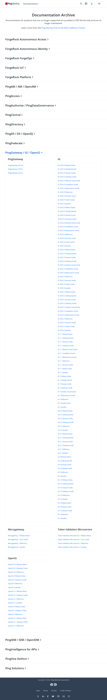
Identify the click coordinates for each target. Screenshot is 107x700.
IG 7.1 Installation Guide (66, 353)
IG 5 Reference (63, 514)
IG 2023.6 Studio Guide (66, 242)
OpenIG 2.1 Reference (16, 626)
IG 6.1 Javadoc (63, 453)
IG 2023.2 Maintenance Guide (68, 315)
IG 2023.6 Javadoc (64, 246)
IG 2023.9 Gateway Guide (67, 177)
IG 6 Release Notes (64, 457)
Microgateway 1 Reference (17, 543)
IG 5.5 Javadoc (63, 499)
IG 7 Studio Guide (64, 403)
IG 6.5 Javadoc (63, 430)
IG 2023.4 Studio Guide (66, 284)
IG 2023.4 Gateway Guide (67, 261)
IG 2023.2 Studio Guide (66, 326)
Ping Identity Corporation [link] (60, 680)
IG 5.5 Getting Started (65, 484)
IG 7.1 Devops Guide (65, 342)
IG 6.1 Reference (64, 449)
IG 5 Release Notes (64, 503)
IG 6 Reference (63, 472)
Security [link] (54, 691)
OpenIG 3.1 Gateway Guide (18, 595)
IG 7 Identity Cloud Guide (67, 392)
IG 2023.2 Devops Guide (66, 300)
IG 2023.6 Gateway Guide (67, 219)
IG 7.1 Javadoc (63, 372)
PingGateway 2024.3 (15, 173)
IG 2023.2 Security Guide (67, 322)
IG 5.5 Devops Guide (65, 488)
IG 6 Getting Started (65, 461)
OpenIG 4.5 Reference (16, 572)
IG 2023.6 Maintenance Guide (68, 230)
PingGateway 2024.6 (15, 169)
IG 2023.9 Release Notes (66, 165)
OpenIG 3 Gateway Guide (17, 610)
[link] (12, 4)
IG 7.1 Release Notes (65, 334)
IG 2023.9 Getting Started (67, 169)
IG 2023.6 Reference (65, 234)
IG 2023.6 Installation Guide (68, 227)
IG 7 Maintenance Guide (66, 395)
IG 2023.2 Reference (65, 319)
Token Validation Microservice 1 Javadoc (72, 547)
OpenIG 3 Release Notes (16, 607)
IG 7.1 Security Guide (65, 365)
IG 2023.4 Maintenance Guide (68, 273)
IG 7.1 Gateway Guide (65, 346)
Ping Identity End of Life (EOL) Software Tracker (63, 27)
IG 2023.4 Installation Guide (68, 269)
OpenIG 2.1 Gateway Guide (18, 622)
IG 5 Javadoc (62, 518)
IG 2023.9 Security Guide (67, 196)
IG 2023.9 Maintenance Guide (68, 188)
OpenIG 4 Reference (15, 583)
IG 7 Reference (63, 399)
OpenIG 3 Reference (15, 614)
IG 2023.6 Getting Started (67, 211)
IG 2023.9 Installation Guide (68, 184)
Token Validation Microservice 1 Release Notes (74, 536)
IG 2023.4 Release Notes (66, 250)
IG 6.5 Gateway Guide (65, 422)
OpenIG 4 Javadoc (14, 587)
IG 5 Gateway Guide (65, 510)
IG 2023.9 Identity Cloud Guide (69, 181)
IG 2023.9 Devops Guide (66, 173)
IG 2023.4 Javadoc (64, 288)
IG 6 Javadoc (62, 476)
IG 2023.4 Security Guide (67, 280)
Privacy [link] (45, 691)
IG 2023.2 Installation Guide (68, 311)
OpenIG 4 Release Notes (16, 576)
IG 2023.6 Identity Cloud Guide (69, 223)
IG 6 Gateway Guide (65, 468)
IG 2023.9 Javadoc (64, 204)
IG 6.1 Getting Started (65, 438)
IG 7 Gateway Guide (65, 388)
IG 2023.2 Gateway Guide (67, 303)
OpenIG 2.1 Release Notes (17, 618)
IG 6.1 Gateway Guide (65, 445)
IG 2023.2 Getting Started (67, 296)
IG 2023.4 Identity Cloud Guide (69, 265)
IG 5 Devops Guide (64, 507)
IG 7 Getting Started (65, 380)
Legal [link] (38, 691)
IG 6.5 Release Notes (65, 411)
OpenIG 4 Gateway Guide (17, 580)
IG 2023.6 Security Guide (67, 238)
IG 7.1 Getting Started (65, 338)
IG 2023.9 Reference (65, 192)
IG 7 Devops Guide (64, 384)
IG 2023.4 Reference (65, 276)
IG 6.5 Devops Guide (65, 418)
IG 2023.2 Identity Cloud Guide (69, 307)
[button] (92, 4)
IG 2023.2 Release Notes (66, 292)
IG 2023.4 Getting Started (67, 253)
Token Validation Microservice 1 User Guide (73, 539)
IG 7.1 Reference (64, 361)
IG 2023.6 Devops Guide (66, 215)
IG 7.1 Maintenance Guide (67, 357)
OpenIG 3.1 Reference (16, 599)
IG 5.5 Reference (64, 495)
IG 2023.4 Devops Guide (66, 257)
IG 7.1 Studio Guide (65, 369)
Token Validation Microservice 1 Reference (73, 543)
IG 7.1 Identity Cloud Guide (67, 349)
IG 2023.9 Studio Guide (66, 200)
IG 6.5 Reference (64, 426)
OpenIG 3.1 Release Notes (17, 591)
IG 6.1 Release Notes (65, 434)
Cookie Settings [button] (65, 691)
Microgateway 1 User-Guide (18, 539)
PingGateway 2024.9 (15, 165)
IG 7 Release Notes (64, 376)
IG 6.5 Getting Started (65, 415)
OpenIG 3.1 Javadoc (15, 603)
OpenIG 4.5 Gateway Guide (18, 568)
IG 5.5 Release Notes (65, 480)
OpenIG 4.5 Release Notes (17, 564)
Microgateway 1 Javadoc (16, 547)
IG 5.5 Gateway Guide (65, 491)
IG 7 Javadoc (62, 407)
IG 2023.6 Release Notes (66, 207)
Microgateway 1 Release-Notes (19, 536)
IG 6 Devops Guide (64, 465)
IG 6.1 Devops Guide (65, 441)
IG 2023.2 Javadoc (64, 330)
